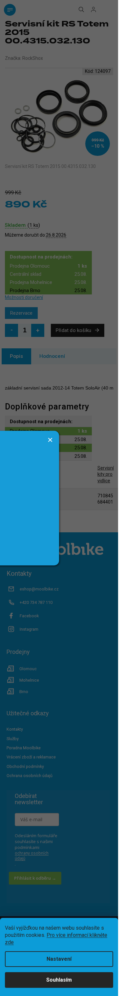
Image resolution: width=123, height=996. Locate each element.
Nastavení (59, 959)
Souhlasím (59, 980)
